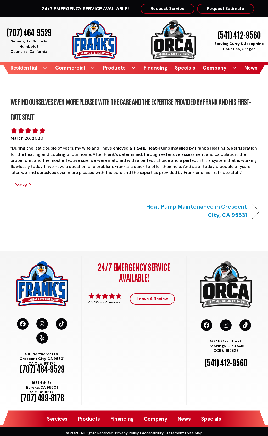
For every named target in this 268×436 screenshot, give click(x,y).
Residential (23, 68)
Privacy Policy (127, 433)
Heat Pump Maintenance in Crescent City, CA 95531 (194, 211)
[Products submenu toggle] (133, 68)
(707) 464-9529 (29, 31)
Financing (155, 68)
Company (214, 68)
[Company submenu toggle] (234, 68)
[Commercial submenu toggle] (93, 68)
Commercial (70, 68)
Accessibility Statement (163, 433)
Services (57, 419)
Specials (185, 68)
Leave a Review (152, 298)
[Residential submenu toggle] (45, 68)
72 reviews (111, 302)
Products (114, 68)
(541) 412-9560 (239, 34)
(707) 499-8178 (42, 397)
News (251, 68)
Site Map (194, 433)
